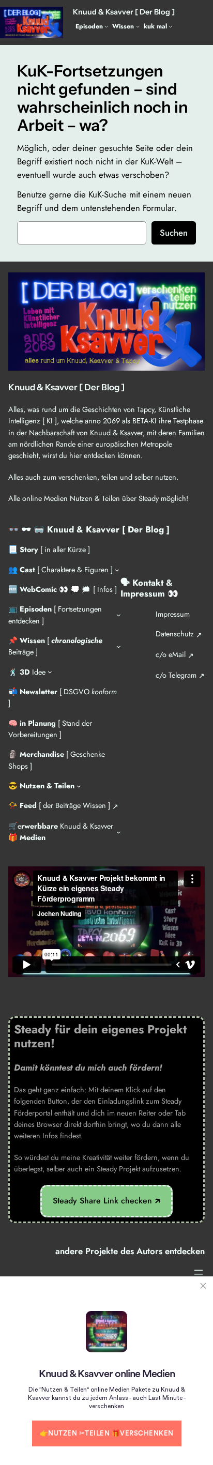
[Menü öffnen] (198, 1272)
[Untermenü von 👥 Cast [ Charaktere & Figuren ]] (117, 569)
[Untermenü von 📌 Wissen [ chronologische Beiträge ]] (118, 646)
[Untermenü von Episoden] (106, 26)
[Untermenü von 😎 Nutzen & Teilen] (79, 786)
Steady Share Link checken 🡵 (106, 1201)
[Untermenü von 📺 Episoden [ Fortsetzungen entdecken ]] (118, 615)
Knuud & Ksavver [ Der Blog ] (124, 12)
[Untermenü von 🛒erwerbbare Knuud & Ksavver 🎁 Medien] (118, 832)
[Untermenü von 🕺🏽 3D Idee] (50, 671)
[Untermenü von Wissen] (138, 26)
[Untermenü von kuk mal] (170, 26)
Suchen (174, 232)
